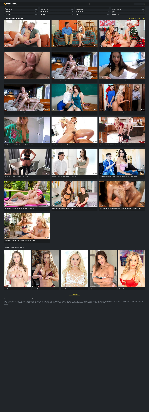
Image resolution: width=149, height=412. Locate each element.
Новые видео (131, 18)
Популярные (138, 18)
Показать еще (74, 294)
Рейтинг (143, 18)
